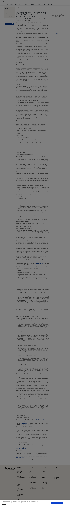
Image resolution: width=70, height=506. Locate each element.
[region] (35, 503)
